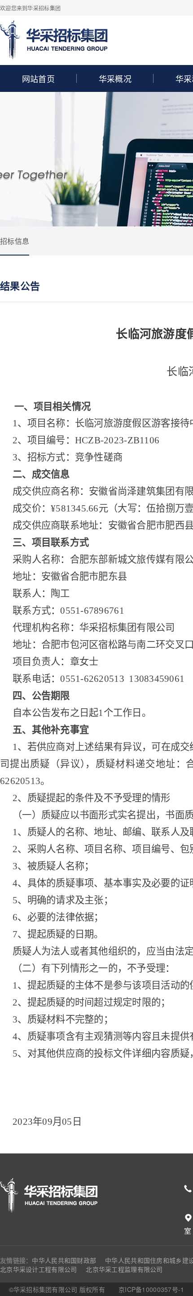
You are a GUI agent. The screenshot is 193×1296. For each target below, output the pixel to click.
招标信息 (14, 241)
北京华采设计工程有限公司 (38, 1269)
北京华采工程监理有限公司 (124, 1269)
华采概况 (115, 78)
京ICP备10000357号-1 (151, 1289)
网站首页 (38, 78)
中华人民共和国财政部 (64, 1260)
